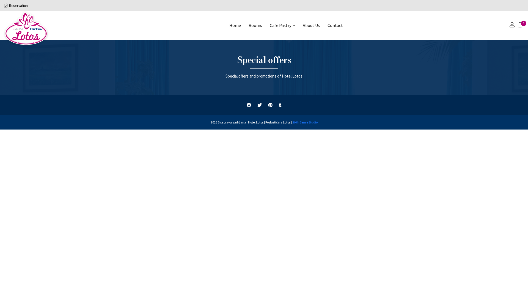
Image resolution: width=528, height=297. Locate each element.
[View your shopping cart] (520, 25)
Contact (335, 25)
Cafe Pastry (280, 25)
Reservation (18, 5)
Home (235, 25)
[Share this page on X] (259, 105)
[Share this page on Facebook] (249, 105)
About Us (311, 25)
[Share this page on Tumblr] (280, 105)
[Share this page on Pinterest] (270, 105)
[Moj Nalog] (512, 25)
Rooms (255, 25)
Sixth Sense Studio (305, 122)
